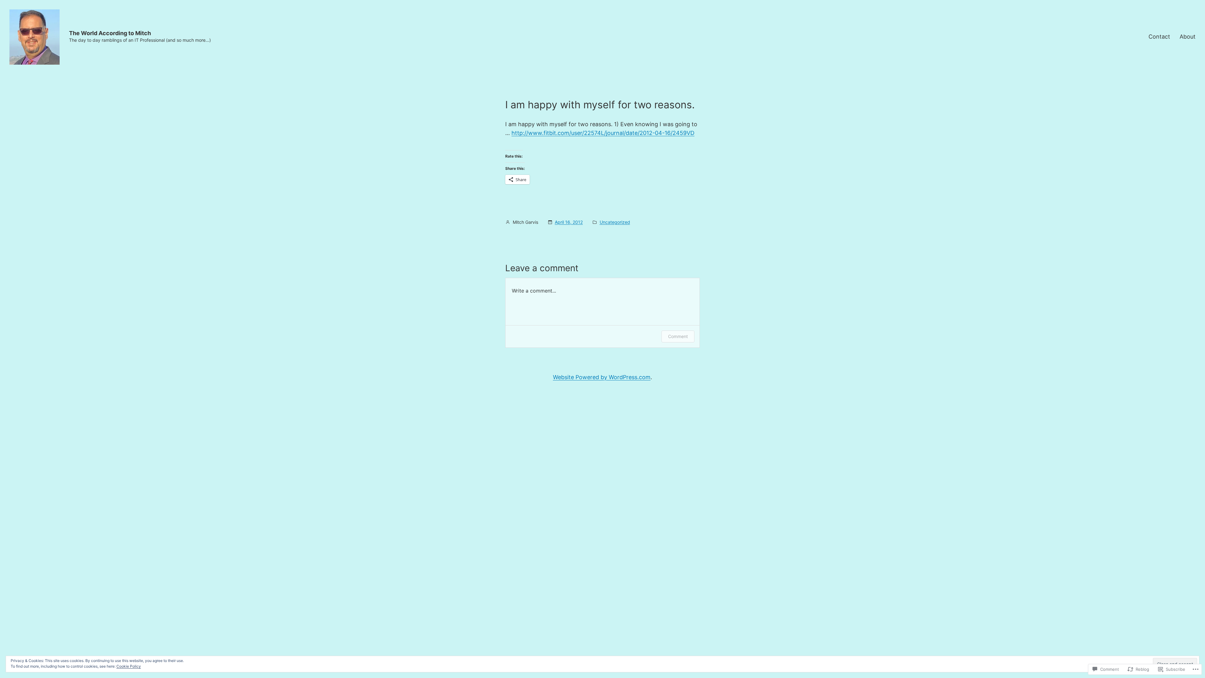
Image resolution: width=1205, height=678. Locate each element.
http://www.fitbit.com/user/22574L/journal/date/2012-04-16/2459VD (602, 133)
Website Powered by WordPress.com (602, 377)
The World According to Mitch (110, 33)
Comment (678, 336)
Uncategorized (615, 222)
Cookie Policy (128, 666)
